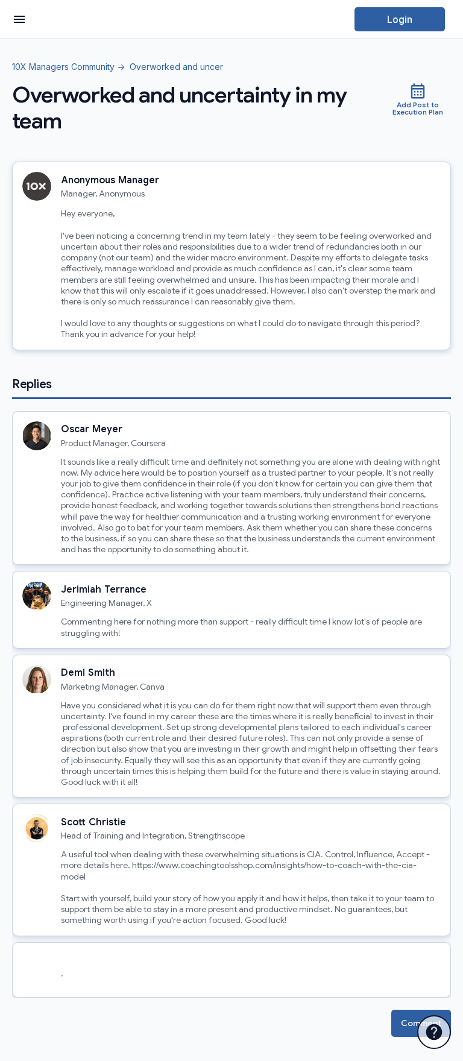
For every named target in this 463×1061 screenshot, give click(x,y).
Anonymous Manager (110, 180)
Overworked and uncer (174, 67)
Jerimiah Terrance (103, 590)
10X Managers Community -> (68, 67)
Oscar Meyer (91, 429)
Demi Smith (88, 673)
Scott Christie (93, 822)
